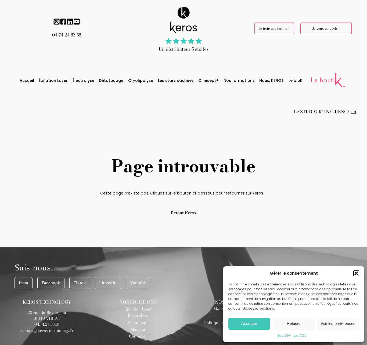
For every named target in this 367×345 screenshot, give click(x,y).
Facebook (51, 282)
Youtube (138, 282)
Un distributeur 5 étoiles (183, 49)
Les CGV (284, 335)
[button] (356, 273)
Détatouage (138, 323)
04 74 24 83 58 (66, 34)
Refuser (294, 323)
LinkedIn (108, 282)
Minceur (138, 329)
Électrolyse (138, 316)
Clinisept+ (138, 336)
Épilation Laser (138, 309)
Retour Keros (183, 212)
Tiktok (80, 282)
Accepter (249, 323)
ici (353, 111)
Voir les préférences (338, 323)
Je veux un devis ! (326, 28)
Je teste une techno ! (274, 28)
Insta (23, 282)
